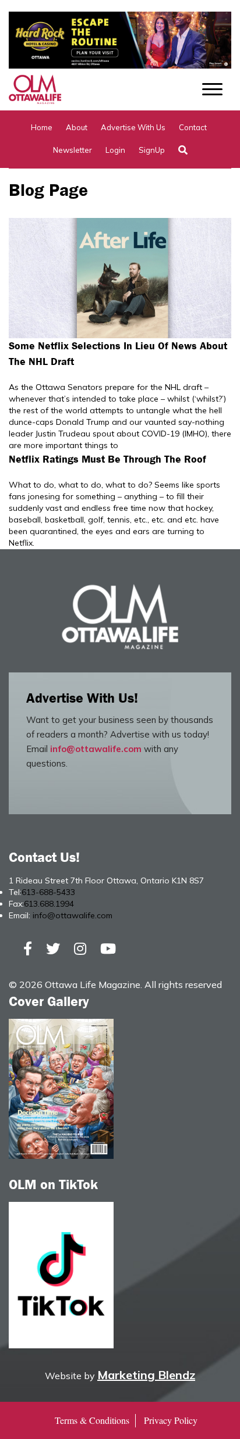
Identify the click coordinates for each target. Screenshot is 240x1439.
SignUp (152, 150)
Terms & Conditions (92, 1420)
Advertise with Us (133, 127)
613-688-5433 (48, 892)
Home (41, 127)
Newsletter (72, 150)
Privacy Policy (170, 1420)
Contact (193, 127)
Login (115, 150)
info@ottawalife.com (96, 748)
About (76, 127)
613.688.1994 (49, 904)
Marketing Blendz (146, 1375)
